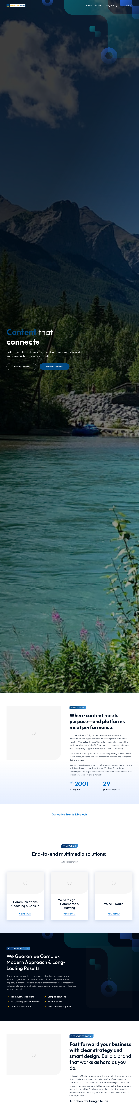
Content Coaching (21, 366)
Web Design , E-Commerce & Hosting (69, 904)
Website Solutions (54, 366)
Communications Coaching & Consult (25, 904)
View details (25, 914)
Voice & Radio (113, 904)
